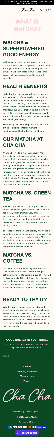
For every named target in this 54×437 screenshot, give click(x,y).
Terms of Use (27, 376)
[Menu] (6, 9)
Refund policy (18, 412)
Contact (27, 366)
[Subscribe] (47, 356)
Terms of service (34, 412)
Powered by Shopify (27, 422)
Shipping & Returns (27, 371)
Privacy (27, 381)
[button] (40, 9)
